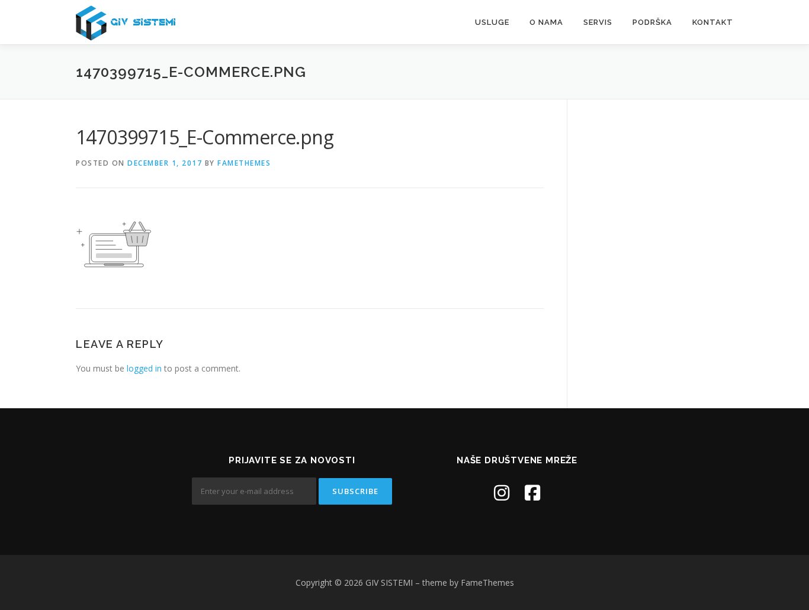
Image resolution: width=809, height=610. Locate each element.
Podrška (652, 22)
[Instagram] (501, 492)
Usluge (492, 22)
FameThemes (244, 163)
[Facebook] (532, 492)
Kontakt (712, 22)
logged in (144, 368)
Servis (597, 22)
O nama (546, 22)
